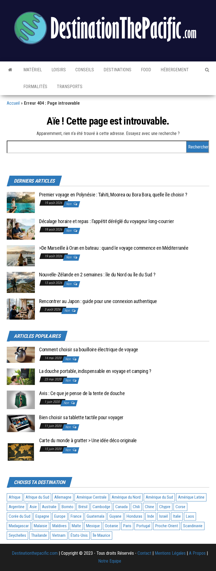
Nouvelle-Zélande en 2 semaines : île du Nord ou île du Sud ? (97, 275)
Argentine (16, 506)
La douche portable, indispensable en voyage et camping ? (95, 371)
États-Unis (79, 535)
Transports (69, 86)
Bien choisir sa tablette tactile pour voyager (81, 417)
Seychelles (17, 535)
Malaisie (40, 525)
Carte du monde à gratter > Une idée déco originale (88, 440)
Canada (121, 506)
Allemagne (62, 497)
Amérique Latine (191, 497)
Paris (127, 525)
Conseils (84, 69)
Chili (136, 506)
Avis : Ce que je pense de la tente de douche (82, 393)
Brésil (82, 506)
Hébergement (174, 69)
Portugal (143, 525)
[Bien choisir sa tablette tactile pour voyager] (21, 423)
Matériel (32, 69)
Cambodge (101, 506)
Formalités (34, 86)
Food (145, 69)
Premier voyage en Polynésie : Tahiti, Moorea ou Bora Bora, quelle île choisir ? (113, 195)
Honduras (134, 516)
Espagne (42, 516)
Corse (180, 506)
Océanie (111, 525)
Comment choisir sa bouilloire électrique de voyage (88, 349)
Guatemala (95, 516)
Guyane (115, 516)
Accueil (13, 103)
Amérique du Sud (159, 497)
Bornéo (67, 506)
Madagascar (19, 525)
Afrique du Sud (37, 497)
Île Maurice (101, 535)
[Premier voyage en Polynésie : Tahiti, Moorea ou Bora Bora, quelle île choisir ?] (21, 202)
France (76, 516)
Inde (150, 516)
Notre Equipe (109, 561)
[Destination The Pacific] (10, 69)
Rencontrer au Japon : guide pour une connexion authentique (98, 301)
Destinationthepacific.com (35, 553)
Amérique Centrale (91, 497)
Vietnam (59, 535)
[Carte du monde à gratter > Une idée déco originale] (21, 451)
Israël (163, 516)
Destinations (116, 69)
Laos (190, 516)
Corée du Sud (19, 516)
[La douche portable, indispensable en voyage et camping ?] (21, 376)
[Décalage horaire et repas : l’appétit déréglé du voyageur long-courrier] (21, 228)
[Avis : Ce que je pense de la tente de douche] (21, 399)
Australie (49, 506)
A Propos (197, 553)
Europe (60, 516)
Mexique (93, 525)
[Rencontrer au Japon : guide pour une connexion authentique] (21, 308)
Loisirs (58, 69)
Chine (149, 506)
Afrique (15, 497)
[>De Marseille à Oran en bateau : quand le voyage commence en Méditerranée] (21, 255)
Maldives (59, 525)
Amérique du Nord (126, 497)
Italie (177, 516)
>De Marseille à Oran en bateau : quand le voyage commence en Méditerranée (113, 248)
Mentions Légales (170, 553)
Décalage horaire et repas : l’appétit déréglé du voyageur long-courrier (106, 221)
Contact (144, 553)
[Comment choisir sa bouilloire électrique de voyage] (21, 354)
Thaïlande (39, 535)
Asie (33, 506)
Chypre (164, 506)
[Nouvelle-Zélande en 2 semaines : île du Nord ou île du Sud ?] (21, 282)
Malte (76, 525)
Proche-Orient (166, 525)
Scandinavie (192, 525)
